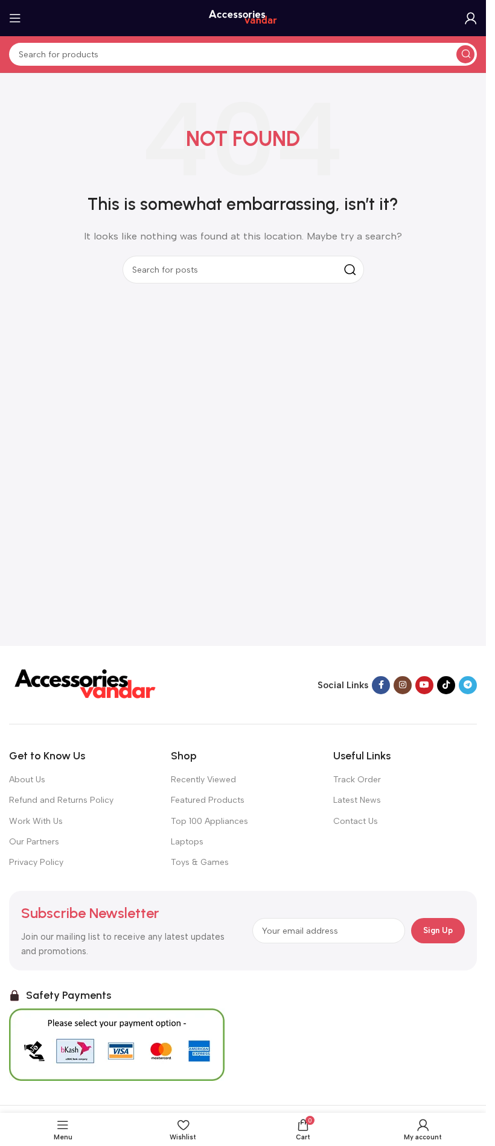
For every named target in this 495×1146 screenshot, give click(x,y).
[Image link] (84, 684)
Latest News (357, 800)
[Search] (465, 54)
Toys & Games (200, 862)
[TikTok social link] (446, 685)
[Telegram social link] (468, 685)
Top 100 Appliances (209, 821)
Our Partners (34, 842)
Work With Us (36, 821)
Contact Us (355, 821)
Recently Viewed (203, 779)
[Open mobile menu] (15, 18)
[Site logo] (243, 17)
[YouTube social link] (424, 685)
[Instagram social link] (403, 685)
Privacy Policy (36, 862)
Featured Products (207, 800)
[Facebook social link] (381, 685)
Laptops (187, 842)
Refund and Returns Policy (61, 800)
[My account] (471, 18)
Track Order (357, 779)
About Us (27, 779)
